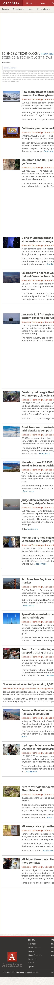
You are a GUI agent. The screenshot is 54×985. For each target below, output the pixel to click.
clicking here (15, 81)
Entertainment (18, 9)
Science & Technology (32, 99)
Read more (44, 453)
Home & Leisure (43, 9)
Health (30, 9)
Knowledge (32, 959)
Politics (31, 962)
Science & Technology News (40, 688)
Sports (31, 966)
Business (5, 9)
